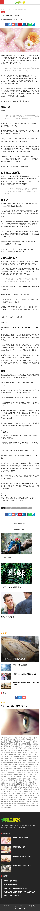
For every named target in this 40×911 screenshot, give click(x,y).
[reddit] (16, 24)
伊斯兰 (12, 508)
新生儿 (21, 508)
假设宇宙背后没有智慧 (20, 522)
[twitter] (10, 24)
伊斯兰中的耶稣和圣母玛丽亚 (11, 587)
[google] (13, 24)
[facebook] (6, 24)
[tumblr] (26, 24)
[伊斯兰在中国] (20, 2)
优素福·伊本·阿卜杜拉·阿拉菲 (10, 19)
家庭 (11, 9)
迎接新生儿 (28, 508)
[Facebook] (16, 697)
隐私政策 (33, 906)
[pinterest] (20, 24)
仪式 (7, 508)
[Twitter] (20, 697)
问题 (7, 9)
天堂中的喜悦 (6, 557)
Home (2, 9)
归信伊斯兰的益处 (7, 617)
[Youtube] (24, 697)
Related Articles (19, 529)
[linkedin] (23, 24)
